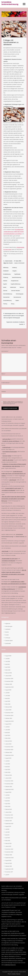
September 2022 (9, 789)
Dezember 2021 (9, 815)
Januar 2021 (8, 846)
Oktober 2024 (8, 718)
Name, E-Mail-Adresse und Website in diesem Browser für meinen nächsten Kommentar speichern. (13, 402)
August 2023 (8, 758)
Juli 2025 (7, 692)
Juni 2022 (7, 798)
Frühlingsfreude (6, 447)
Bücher (7, 632)
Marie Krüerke (8, 261)
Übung (12, 303)
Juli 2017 (7, 874)
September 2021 (9, 823)
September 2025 (9, 687)
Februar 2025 (8, 707)
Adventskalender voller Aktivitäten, (11, 466)
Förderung (5, 277)
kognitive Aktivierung (15, 284)
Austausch (7, 629)
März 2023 (7, 772)
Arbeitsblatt (5, 270)
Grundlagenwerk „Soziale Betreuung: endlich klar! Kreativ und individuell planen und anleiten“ (13, 232)
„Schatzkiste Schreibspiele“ (8, 490)
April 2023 (7, 769)
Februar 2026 (8, 673)
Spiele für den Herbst (7, 460)
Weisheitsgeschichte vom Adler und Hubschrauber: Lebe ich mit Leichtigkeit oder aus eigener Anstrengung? (13, 315)
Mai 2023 (7, 766)
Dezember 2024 (9, 712)
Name (3, 374)
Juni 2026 (7, 661)
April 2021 (7, 837)
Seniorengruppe (19, 294)
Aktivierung (5, 267)
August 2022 (8, 792)
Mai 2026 (7, 664)
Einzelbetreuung (6, 274)
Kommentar (5, 351)
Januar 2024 (8, 744)
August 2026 (8, 655)
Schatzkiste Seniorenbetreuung (9, 3)
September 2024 (9, 721)
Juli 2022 (7, 795)
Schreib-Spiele (9, 640)
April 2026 (7, 667)
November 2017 (9, 872)
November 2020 (9, 852)
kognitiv (5, 284)
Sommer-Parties (6, 456)
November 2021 (9, 818)
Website (3, 391)
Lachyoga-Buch (6, 439)
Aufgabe (14, 270)
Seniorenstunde (17, 297)
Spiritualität (8, 643)
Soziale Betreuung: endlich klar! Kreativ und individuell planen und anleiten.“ (13, 473)
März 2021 (7, 840)
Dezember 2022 (9, 781)
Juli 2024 (7, 727)
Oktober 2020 (8, 855)
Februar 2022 (8, 809)
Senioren (5, 290)
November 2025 (9, 681)
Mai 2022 (7, 800)
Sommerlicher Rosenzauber (9, 451)
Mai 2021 (7, 835)
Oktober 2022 (8, 786)
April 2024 (7, 735)
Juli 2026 (7, 658)
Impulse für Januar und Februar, (10, 441)
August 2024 (8, 724)
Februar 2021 (8, 843)
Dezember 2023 (9, 746)
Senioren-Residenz (15, 290)
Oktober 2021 (8, 820)
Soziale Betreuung (7, 300)
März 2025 (7, 704)
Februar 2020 (8, 863)
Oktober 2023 (8, 752)
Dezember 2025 (9, 678)
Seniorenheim (6, 297)
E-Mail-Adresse (5, 382)
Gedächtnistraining (16, 277)
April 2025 (7, 701)
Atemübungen (8, 626)
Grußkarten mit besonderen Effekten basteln (14, 464)
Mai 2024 (7, 732)
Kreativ (11, 263)
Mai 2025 (7, 698)
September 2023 (9, 755)
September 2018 (9, 869)
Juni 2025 (7, 695)
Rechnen (22, 287)
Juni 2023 (7, 764)
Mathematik (13, 287)
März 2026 (7, 670)
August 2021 (8, 826)
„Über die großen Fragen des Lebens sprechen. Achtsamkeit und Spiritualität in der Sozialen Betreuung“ (13, 499)
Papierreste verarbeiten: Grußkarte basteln (15, 323)
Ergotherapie (17, 274)
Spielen (17, 300)
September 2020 (9, 857)
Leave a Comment (19, 263)
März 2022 (7, 806)
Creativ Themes (16, 974)
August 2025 (8, 690)
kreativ (4, 287)
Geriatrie (5, 280)
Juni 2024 (7, 729)
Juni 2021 (7, 832)
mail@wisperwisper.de (10, 965)
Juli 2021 (7, 829)
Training (5, 303)
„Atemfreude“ (12, 480)
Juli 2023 (7, 761)
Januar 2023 (8, 778)
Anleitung (14, 267)
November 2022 (9, 783)
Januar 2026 (8, 675)
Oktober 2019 (8, 866)
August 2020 (8, 860)
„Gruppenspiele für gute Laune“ (13, 488)
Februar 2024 (8, 741)
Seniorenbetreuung (7, 294)
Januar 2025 (8, 710)
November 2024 (9, 715)
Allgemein (6, 263)
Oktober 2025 (8, 684)
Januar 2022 (8, 812)
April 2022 (7, 803)
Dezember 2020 (9, 849)
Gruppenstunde (14, 280)
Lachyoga (7, 637)
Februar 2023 (8, 775)
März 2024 (7, 738)
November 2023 (9, 749)
